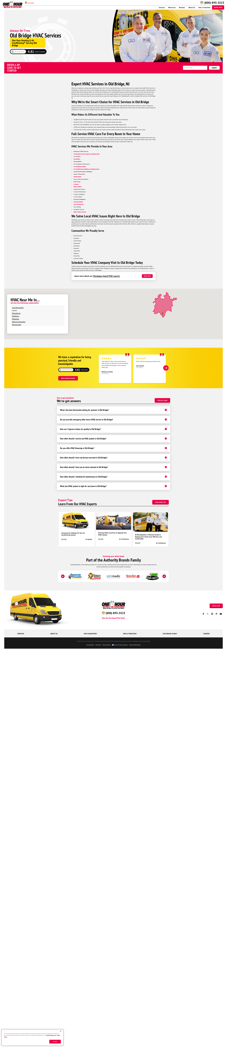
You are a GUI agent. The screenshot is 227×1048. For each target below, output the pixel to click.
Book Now (218, 7)
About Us (191, 7)
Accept (55, 1041)
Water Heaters (78, 187)
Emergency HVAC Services (81, 151)
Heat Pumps (77, 182)
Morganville (16, 324)
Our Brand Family (170, 634)
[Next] (166, 368)
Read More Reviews (68, 378)
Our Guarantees (90, 634)
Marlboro (15, 316)
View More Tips (160, 502)
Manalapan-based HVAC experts (106, 276)
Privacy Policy (106, 645)
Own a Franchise (204, 7)
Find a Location (30, 2)
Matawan (15, 319)
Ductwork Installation (80, 199)
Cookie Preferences (51, 1035)
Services (162, 7)
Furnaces (76, 184)
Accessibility (90, 645)
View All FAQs (162, 400)
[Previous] (63, 576)
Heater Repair (77, 176)
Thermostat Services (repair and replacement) (86, 154)
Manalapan (16, 313)
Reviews (182, 7)
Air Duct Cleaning (78, 204)
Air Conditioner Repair (80, 166)
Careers (206, 634)
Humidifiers (77, 159)
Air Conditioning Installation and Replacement (86, 169)
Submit (214, 68)
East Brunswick (17, 307)
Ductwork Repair (78, 202)
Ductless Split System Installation (83, 171)
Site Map (98, 645)
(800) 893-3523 (214, 2)
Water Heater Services (80, 212)
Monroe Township (18, 322)
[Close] (61, 1031)
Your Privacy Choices (121, 645)
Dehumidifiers (78, 161)
